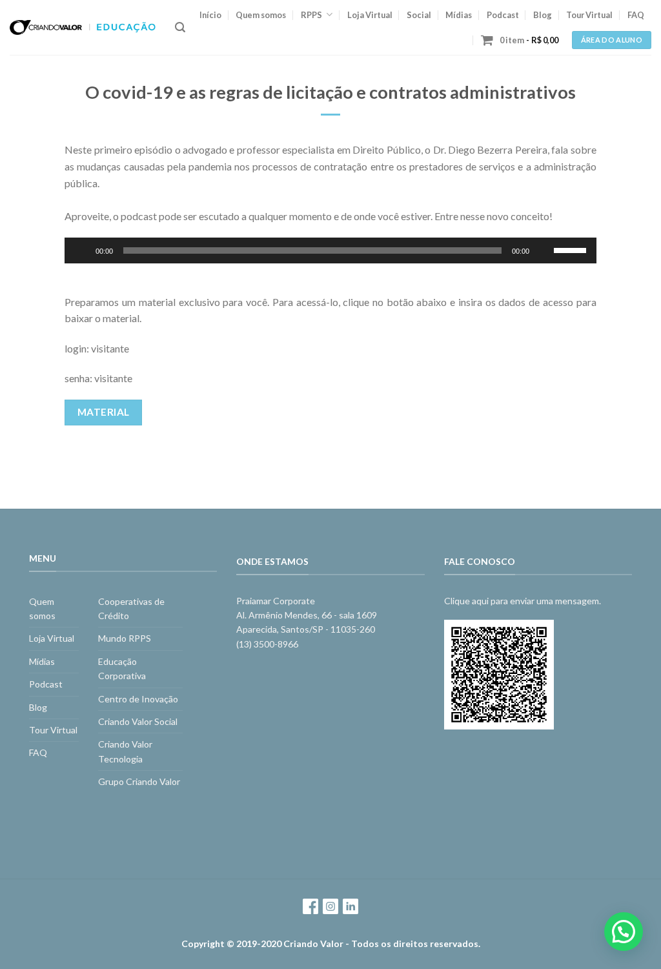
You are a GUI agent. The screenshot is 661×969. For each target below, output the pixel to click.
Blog (542, 15)
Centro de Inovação (138, 698)
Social (419, 15)
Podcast (503, 15)
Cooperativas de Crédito (131, 608)
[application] (330, 250)
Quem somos (261, 15)
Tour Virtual (589, 15)
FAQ (635, 15)
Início (210, 15)
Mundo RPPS (124, 638)
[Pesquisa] (180, 27)
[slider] (572, 249)
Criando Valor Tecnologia (125, 751)
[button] (623, 931)
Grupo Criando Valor (139, 781)
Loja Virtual (369, 15)
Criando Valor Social (138, 721)
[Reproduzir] (81, 250)
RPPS (311, 15)
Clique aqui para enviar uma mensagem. (522, 600)
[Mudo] (543, 250)
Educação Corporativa (122, 668)
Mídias (458, 15)
